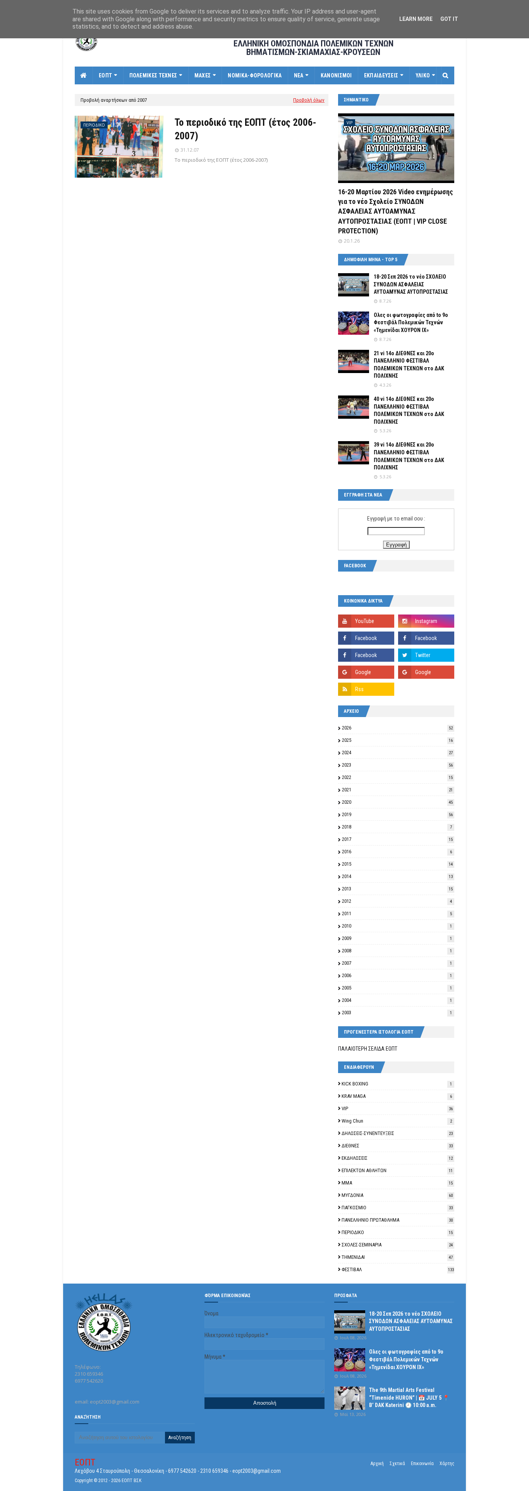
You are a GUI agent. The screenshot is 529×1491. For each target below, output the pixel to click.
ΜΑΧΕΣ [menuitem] (202, 75)
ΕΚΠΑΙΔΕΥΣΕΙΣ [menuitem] (381, 75)
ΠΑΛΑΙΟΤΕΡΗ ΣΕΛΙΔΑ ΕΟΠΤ (367, 1049)
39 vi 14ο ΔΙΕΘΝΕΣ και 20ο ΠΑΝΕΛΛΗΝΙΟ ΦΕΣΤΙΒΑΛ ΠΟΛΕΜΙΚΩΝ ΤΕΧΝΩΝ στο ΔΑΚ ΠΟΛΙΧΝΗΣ (409, 456)
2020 (397, 802)
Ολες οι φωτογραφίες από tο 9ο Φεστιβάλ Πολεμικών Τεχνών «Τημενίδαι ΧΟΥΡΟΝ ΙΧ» (411, 322)
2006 (397, 975)
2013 (397, 889)
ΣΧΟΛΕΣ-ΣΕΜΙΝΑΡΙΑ (397, 1245)
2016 (397, 851)
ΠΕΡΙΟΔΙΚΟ (397, 1232)
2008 (397, 950)
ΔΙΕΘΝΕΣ (397, 1146)
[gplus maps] (366, 672)
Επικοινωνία (422, 1463)
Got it (449, 19)
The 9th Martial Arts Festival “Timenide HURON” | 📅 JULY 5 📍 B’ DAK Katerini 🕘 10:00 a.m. (409, 1397)
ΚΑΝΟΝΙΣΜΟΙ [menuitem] (336, 75)
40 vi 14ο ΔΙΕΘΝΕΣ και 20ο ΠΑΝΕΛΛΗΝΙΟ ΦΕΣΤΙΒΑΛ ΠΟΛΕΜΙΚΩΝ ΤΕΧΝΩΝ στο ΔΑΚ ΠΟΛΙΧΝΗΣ (409, 410)
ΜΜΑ (397, 1183)
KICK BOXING (397, 1084)
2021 (397, 790)
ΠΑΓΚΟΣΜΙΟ (397, 1207)
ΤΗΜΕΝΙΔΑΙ (397, 1257)
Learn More (416, 19)
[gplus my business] (426, 672)
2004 (397, 1000)
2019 (397, 814)
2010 (397, 926)
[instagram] (426, 621)
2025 (397, 740)
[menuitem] (84, 75)
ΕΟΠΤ (85, 1462)
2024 (397, 752)
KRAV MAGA (397, 1096)
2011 (397, 913)
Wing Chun (397, 1121)
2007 (397, 963)
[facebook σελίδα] (366, 638)
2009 (397, 938)
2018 (397, 827)
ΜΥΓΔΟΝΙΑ (397, 1195)
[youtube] (366, 621)
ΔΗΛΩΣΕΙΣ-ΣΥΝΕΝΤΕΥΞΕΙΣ (397, 1133)
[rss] (366, 689)
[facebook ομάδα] (426, 638)
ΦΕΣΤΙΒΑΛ (398, 1269)
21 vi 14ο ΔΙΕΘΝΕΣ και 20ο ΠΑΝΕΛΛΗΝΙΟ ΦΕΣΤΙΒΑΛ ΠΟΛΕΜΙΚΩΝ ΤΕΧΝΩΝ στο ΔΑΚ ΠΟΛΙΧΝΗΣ (409, 364)
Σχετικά (397, 1463)
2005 (397, 988)
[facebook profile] (366, 655)
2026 (397, 728)
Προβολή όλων (309, 100)
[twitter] (426, 655)
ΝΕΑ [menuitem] (299, 75)
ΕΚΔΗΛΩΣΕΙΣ (397, 1158)
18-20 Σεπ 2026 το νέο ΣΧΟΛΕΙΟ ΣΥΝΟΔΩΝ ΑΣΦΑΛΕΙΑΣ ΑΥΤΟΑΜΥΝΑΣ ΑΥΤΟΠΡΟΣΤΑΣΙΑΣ (411, 284)
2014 (397, 876)
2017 (397, 839)
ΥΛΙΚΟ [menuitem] (423, 75)
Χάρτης (447, 1463)
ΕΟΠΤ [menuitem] (105, 75)
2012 (397, 901)
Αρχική (377, 1463)
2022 (397, 777)
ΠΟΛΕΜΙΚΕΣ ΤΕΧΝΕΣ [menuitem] (153, 75)
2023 (397, 765)
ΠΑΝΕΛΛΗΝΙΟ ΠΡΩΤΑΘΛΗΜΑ (397, 1220)
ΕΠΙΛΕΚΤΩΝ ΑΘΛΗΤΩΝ (397, 1170)
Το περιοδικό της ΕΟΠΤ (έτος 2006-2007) (245, 129)
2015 (397, 864)
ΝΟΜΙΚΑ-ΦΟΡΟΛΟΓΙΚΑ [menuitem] (255, 75)
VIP (397, 1108)
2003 (397, 1012)
